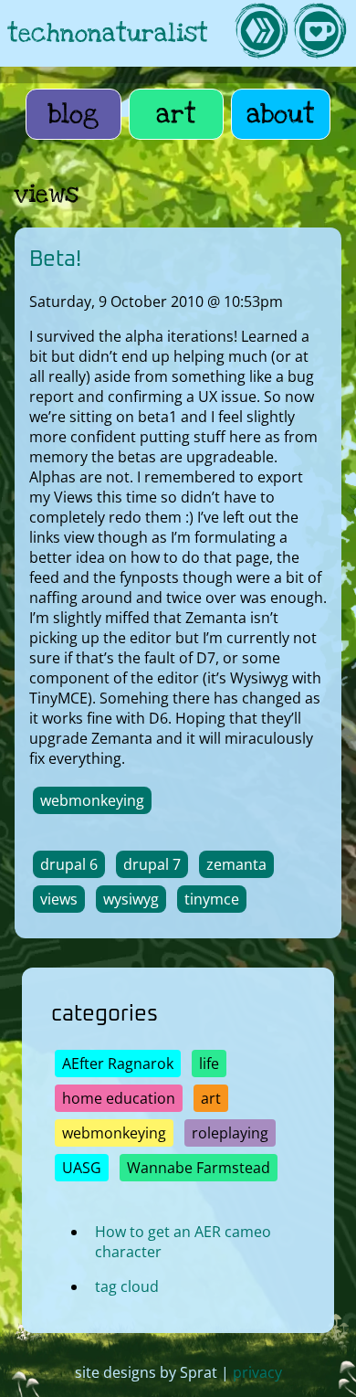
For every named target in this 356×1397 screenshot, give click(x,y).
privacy (257, 1372)
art (176, 114)
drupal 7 (152, 864)
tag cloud (127, 1286)
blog (73, 114)
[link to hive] (261, 33)
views (59, 899)
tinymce (211, 899)
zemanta (236, 864)
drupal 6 (69, 864)
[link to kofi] (319, 33)
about (280, 114)
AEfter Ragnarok (117, 1063)
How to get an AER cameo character (183, 1242)
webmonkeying (92, 800)
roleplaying (230, 1133)
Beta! (55, 259)
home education (118, 1098)
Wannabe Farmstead (198, 1168)
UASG (81, 1168)
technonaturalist (107, 33)
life (209, 1063)
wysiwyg (131, 899)
